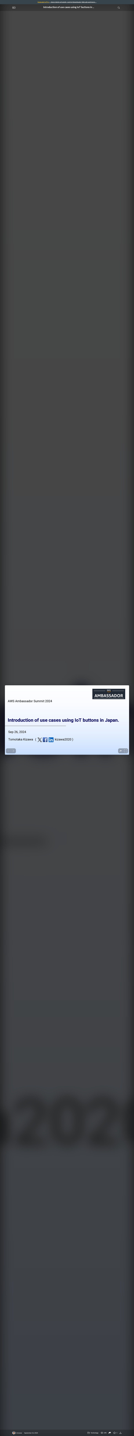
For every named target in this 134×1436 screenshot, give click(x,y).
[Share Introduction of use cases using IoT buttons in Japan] (109, 1433)
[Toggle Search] (118, 7)
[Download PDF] (120, 1433)
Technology (94, 1433)
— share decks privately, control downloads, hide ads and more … (67, 2)
